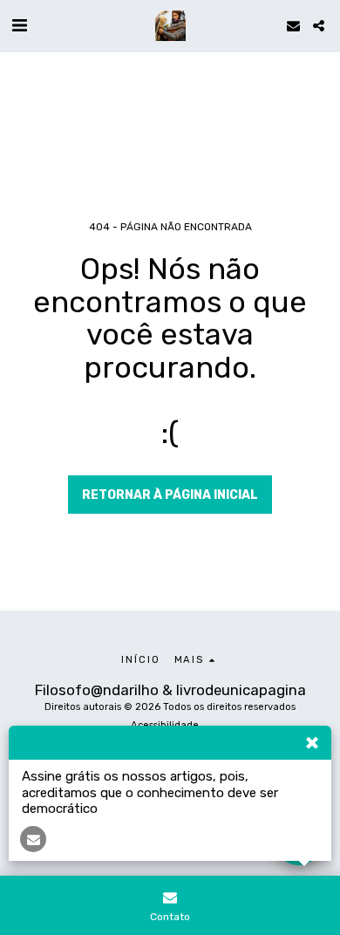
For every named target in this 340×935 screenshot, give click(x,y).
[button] (19, 25)
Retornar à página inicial (170, 495)
